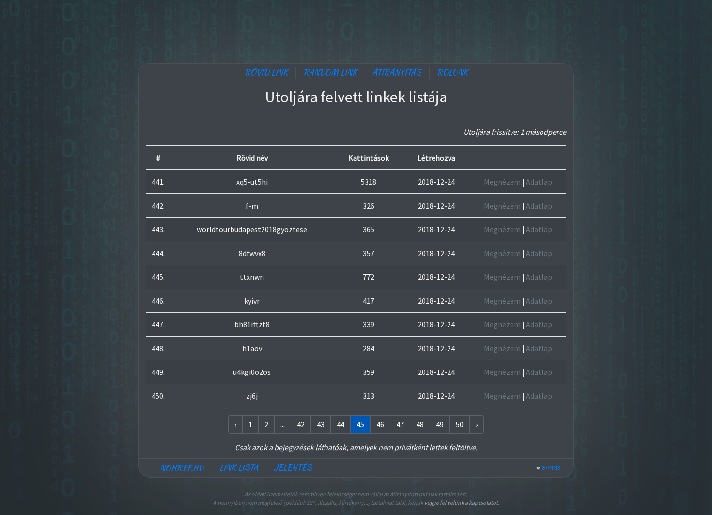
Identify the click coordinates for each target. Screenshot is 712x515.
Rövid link (266, 72)
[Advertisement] (356, 29)
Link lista (238, 467)
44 (340, 424)
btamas (551, 468)
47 (400, 424)
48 (420, 424)
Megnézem (502, 182)
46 (380, 424)
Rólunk (452, 72)
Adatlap (539, 182)
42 (301, 424)
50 (460, 424)
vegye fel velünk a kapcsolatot (461, 502)
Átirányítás (396, 72)
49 (440, 424)
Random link (330, 72)
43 (321, 424)
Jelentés (293, 467)
